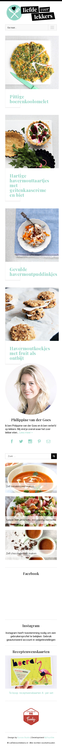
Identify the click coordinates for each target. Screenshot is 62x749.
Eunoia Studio (23, 737)
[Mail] (48, 441)
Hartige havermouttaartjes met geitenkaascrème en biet (29, 185)
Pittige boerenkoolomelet (29, 99)
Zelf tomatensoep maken (20, 486)
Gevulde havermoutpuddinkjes (33, 272)
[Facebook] (12, 441)
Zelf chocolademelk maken (21, 553)
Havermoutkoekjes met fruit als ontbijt (30, 353)
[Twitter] (21, 441)
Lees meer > (26, 432)
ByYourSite (49, 737)
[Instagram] (30, 441)
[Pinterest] (39, 441)
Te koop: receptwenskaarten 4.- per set (31, 692)
